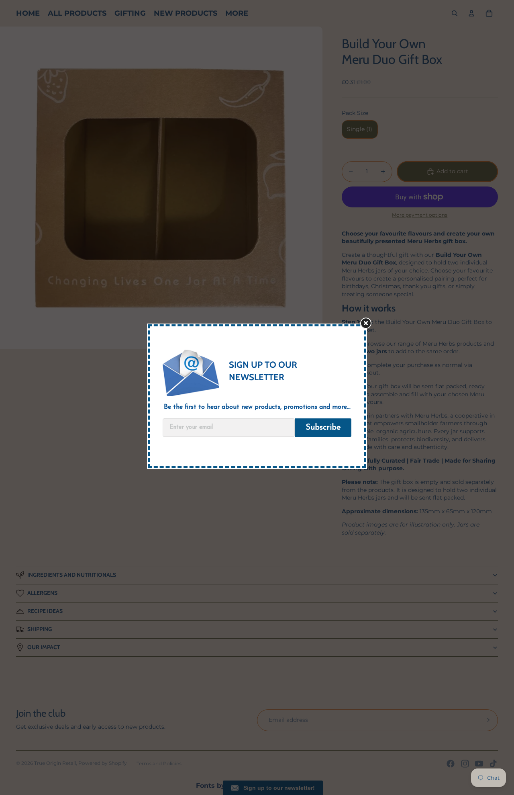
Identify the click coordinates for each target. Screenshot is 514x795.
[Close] (369, 326)
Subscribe (323, 428)
